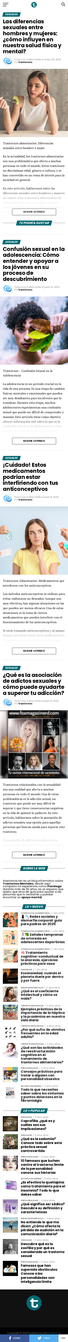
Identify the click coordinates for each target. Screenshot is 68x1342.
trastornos (25, 62)
